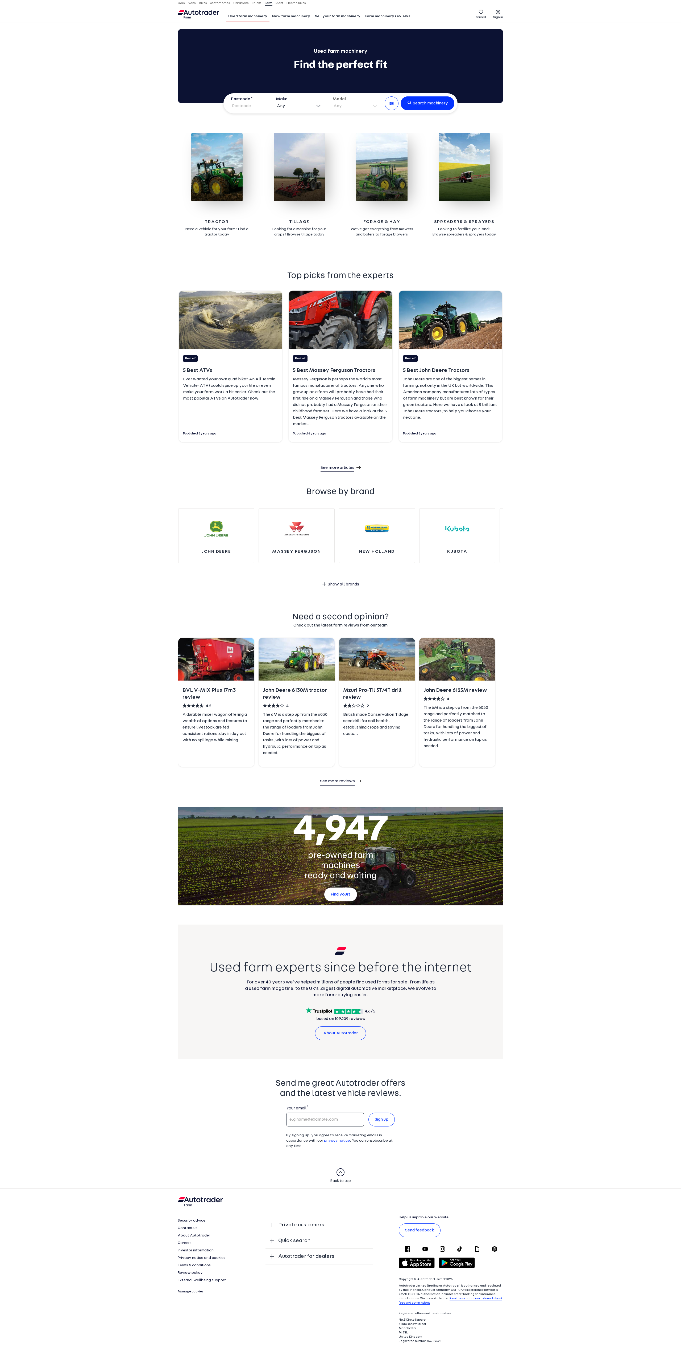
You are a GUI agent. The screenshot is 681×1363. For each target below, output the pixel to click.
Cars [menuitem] (181, 3)
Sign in (498, 17)
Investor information (196, 1250)
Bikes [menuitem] (203, 3)
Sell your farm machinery (337, 16)
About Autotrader (340, 1033)
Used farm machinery (247, 16)
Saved (481, 17)
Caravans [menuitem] (241, 3)
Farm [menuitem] (268, 3)
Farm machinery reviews (387, 16)
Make (282, 99)
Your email (296, 1108)
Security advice (191, 1221)
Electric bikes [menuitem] (296, 3)
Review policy (190, 1273)
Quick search (294, 1240)
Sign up (381, 1119)
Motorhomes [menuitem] (220, 3)
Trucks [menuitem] (256, 3)
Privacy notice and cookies (201, 1258)
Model (339, 99)
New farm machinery (291, 16)
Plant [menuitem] (279, 3)
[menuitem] (247, 16)
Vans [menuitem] (192, 3)
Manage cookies (191, 1291)
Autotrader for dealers (306, 1256)
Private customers (301, 1225)
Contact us (187, 1228)
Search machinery (430, 103)
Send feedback (419, 1230)
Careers (185, 1243)
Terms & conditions (194, 1265)
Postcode (240, 99)
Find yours (341, 894)
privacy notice (337, 1141)
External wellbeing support (202, 1280)
